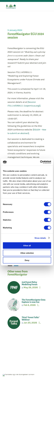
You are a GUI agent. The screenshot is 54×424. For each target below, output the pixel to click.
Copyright (8, 361)
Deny (27, 260)
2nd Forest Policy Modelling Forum (29, 283)
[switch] (47, 212)
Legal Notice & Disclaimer (16, 357)
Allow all (27, 245)
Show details (40, 238)
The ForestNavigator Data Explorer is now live (33, 301)
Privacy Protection (41, 357)
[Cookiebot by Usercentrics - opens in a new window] (40, 162)
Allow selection (27, 253)
